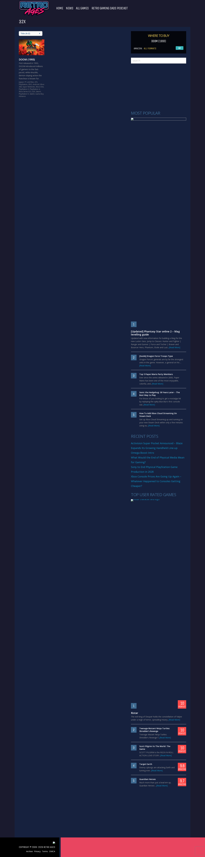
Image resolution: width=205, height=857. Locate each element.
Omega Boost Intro (142, 452)
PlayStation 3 (24, 89)
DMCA (52, 851)
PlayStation (23, 84)
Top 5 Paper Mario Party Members (156, 374)
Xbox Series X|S (25, 91)
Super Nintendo (29, 87)
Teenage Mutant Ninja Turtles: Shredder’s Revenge (154, 729)
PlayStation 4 (35, 89)
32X (33, 91)
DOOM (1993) (27, 59)
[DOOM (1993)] (31, 47)
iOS (36, 82)
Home (59, 8)
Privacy (37, 851)
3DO (30, 84)
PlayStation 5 (24, 94)
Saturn (38, 91)
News (69, 8)
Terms (45, 851)
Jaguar (21, 82)
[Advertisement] (158, 87)
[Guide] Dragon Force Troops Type (156, 356)
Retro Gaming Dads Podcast (109, 8)
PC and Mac (29, 82)
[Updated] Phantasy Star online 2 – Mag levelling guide (155, 333)
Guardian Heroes (147, 779)
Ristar (134, 713)
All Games (82, 8)
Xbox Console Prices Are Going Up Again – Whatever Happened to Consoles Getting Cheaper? (156, 481)
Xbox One (40, 87)
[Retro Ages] (34, 16)
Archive (29, 851)
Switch (32, 94)
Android (36, 84)
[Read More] (174, 347)
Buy (180, 48)
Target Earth (145, 764)
